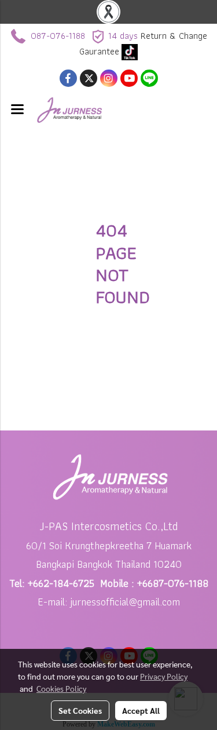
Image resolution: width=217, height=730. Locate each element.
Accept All (141, 710)
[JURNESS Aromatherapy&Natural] (130, 51)
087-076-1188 (58, 35)
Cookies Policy (61, 688)
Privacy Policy (163, 676)
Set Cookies (80, 710)
